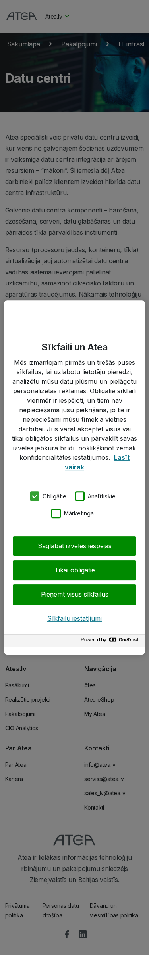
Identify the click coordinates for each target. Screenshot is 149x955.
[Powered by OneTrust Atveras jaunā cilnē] (111, 642)
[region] (74, 477)
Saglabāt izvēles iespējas (75, 546)
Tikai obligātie (74, 570)
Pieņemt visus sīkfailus (74, 595)
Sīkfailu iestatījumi (74, 618)
